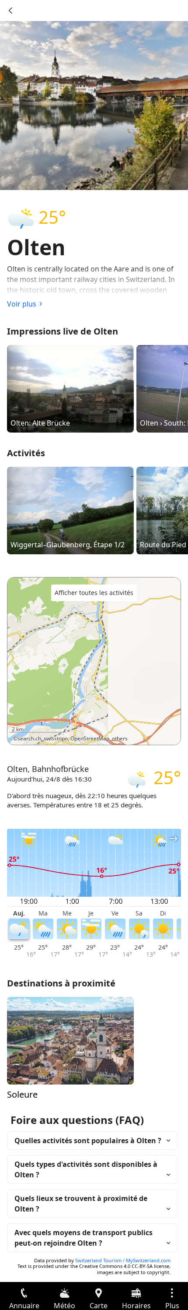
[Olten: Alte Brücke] (70, 388)
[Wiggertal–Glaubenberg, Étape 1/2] (70, 510)
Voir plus (21, 304)
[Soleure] (70, 1040)
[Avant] (10, 10)
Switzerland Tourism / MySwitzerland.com (123, 1260)
